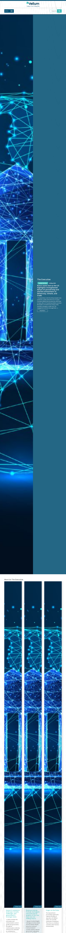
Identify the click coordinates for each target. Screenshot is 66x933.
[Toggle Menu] (12, 11)
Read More (42, 310)
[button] (6, 11)
